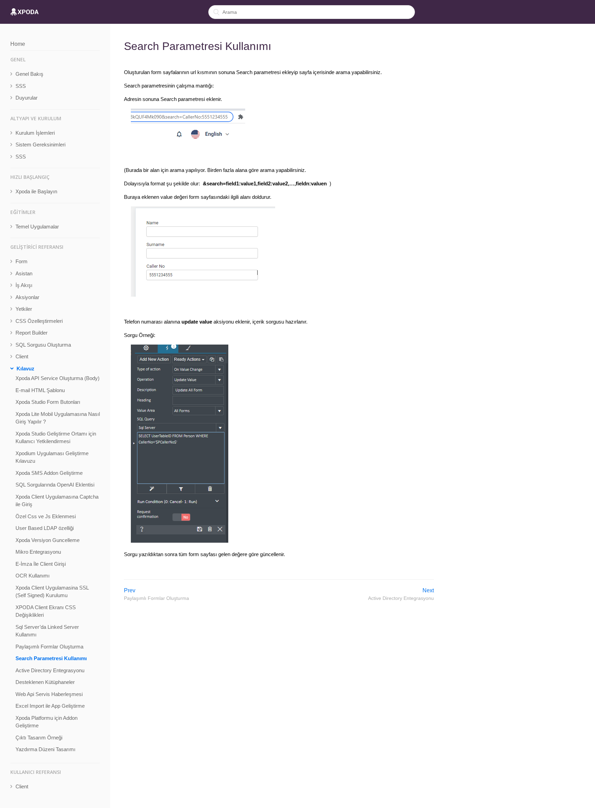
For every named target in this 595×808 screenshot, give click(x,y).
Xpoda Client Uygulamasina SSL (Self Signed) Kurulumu (51, 592)
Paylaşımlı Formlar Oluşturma (49, 647)
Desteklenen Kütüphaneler (45, 682)
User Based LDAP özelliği (44, 528)
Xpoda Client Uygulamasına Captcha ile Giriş (56, 501)
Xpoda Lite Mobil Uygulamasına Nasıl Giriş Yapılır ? (57, 418)
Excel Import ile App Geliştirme (50, 706)
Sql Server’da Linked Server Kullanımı (47, 631)
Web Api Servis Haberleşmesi (49, 694)
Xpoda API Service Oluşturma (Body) (57, 378)
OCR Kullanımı (32, 576)
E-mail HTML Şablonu (40, 390)
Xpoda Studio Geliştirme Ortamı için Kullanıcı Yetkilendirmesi (55, 437)
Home (17, 44)
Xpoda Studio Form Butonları (47, 402)
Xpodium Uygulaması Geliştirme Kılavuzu (51, 457)
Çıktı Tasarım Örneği (38, 737)
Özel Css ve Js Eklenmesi (45, 516)
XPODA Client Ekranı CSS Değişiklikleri (45, 611)
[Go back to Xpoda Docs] (24, 12)
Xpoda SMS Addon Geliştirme (49, 473)
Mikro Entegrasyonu (38, 552)
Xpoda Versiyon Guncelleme (47, 540)
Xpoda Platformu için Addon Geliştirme (46, 722)
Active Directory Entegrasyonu (49, 670)
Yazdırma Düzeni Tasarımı (45, 749)
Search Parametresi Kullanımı (51, 658)
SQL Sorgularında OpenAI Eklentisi (54, 485)
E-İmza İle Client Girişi (40, 564)
